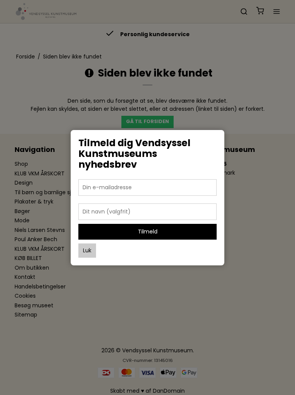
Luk (87, 250)
